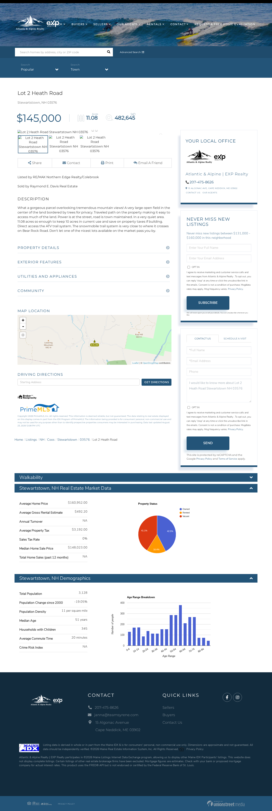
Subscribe (208, 303)
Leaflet (135, 363)
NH (42, 439)
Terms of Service (227, 459)
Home (19, 439)
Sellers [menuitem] (100, 24)
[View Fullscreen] (23, 335)
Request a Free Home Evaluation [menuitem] (225, 24)
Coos (51, 439)
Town (75, 69)
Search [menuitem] (56, 24)
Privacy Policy (235, 289)
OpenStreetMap (150, 363)
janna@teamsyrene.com (116, 715)
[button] (108, 52)
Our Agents (210, 192)
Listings (31, 439)
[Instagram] (237, 697)
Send (208, 443)
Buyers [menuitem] (77, 24)
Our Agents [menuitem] (127, 24)
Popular (27, 69)
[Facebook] (227, 697)
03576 (85, 439)
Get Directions (156, 382)
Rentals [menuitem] (154, 24)
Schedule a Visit (235, 338)
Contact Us (193, 192)
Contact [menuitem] (178, 24)
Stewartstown (67, 439)
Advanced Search (130, 52)
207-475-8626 (202, 182)
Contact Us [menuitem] (172, 722)
